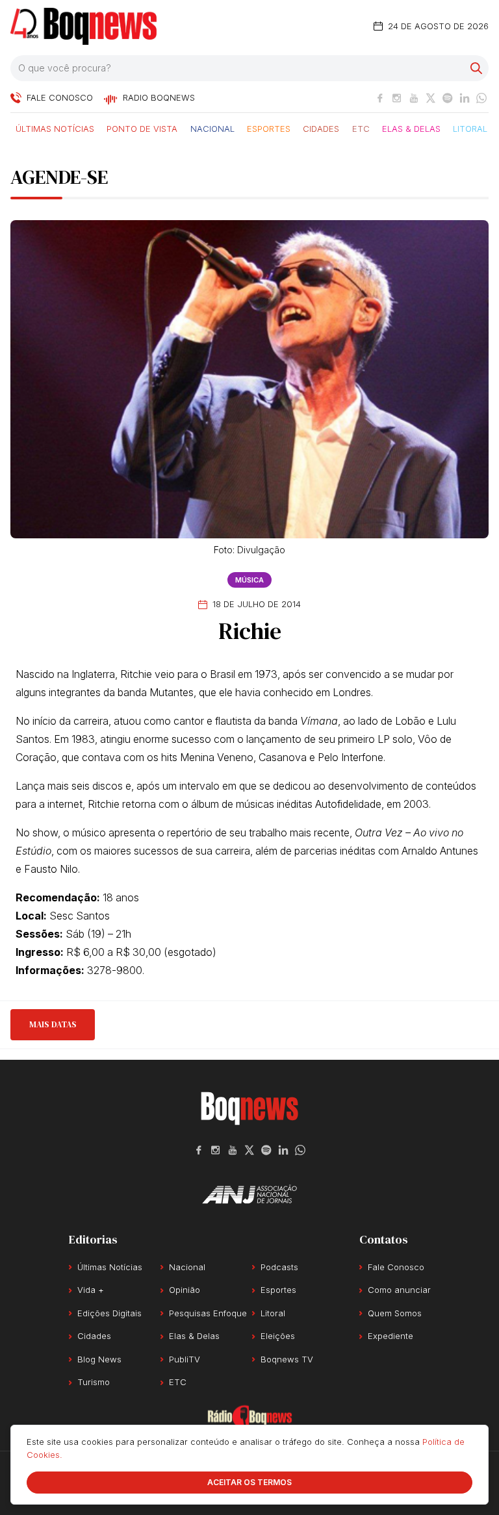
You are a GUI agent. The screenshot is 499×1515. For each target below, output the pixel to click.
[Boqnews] (83, 26)
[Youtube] (414, 98)
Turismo (93, 1382)
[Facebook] (380, 98)
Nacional (212, 128)
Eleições (278, 1336)
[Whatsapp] (481, 98)
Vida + (90, 1289)
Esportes (268, 128)
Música (249, 579)
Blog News (99, 1359)
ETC (361, 128)
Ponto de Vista (142, 128)
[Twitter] (431, 98)
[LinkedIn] (464, 98)
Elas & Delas (411, 128)
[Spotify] (448, 98)
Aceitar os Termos (249, 1482)
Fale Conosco (396, 1267)
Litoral (470, 128)
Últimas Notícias (55, 128)
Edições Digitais (109, 1313)
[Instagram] (397, 98)
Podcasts (279, 1267)
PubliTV (184, 1359)
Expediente (390, 1336)
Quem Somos (395, 1313)
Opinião (184, 1289)
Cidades (321, 128)
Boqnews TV (287, 1359)
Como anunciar (399, 1289)
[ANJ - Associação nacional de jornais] (249, 1194)
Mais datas (53, 1024)
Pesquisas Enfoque (208, 1313)
